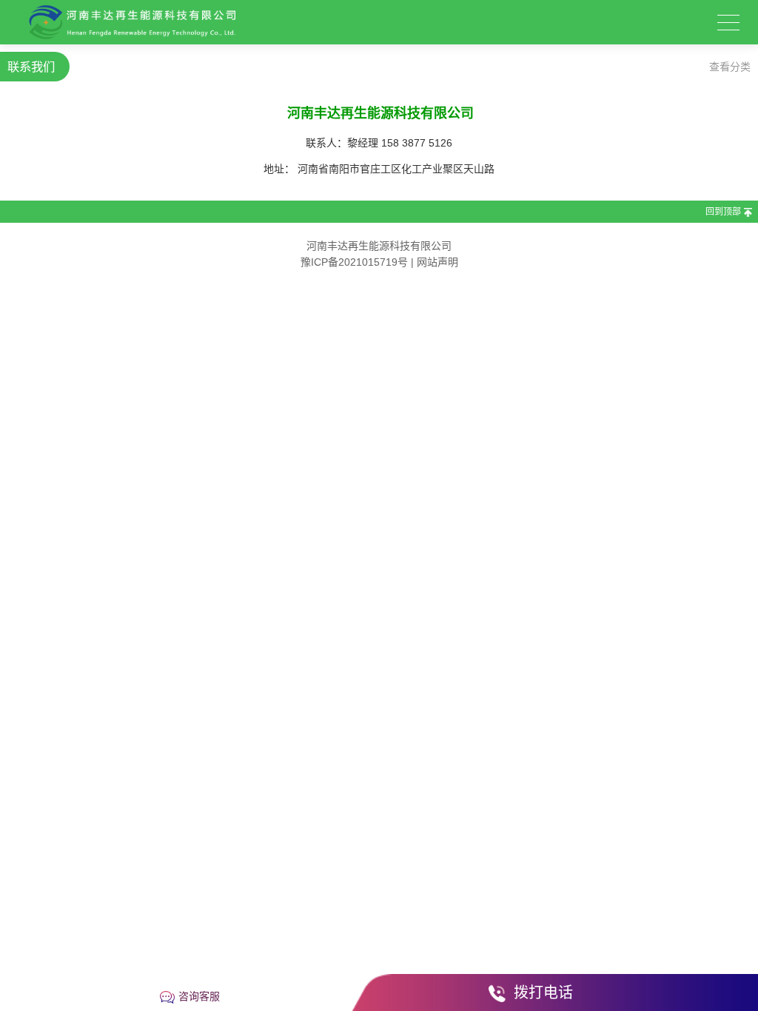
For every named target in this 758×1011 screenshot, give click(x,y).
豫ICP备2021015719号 (354, 262)
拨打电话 (543, 992)
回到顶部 (723, 211)
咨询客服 (199, 996)
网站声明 (437, 262)
